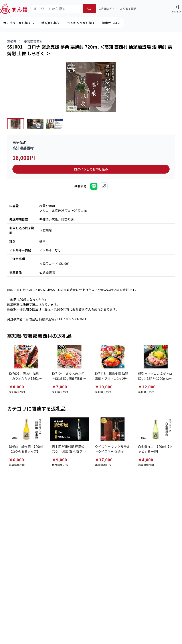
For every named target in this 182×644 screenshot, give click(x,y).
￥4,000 (145, 459)
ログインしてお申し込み (91, 169)
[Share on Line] (93, 186)
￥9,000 (59, 459)
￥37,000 (104, 459)
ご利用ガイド (107, 8)
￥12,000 (147, 387)
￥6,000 (16, 459)
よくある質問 (128, 8)
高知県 (11, 41)
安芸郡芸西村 (33, 41)
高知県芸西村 (23, 148)
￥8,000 (16, 387)
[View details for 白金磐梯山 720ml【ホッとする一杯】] (155, 429)
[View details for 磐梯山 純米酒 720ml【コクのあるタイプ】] (26, 429)
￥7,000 (59, 387)
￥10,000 (104, 387)
